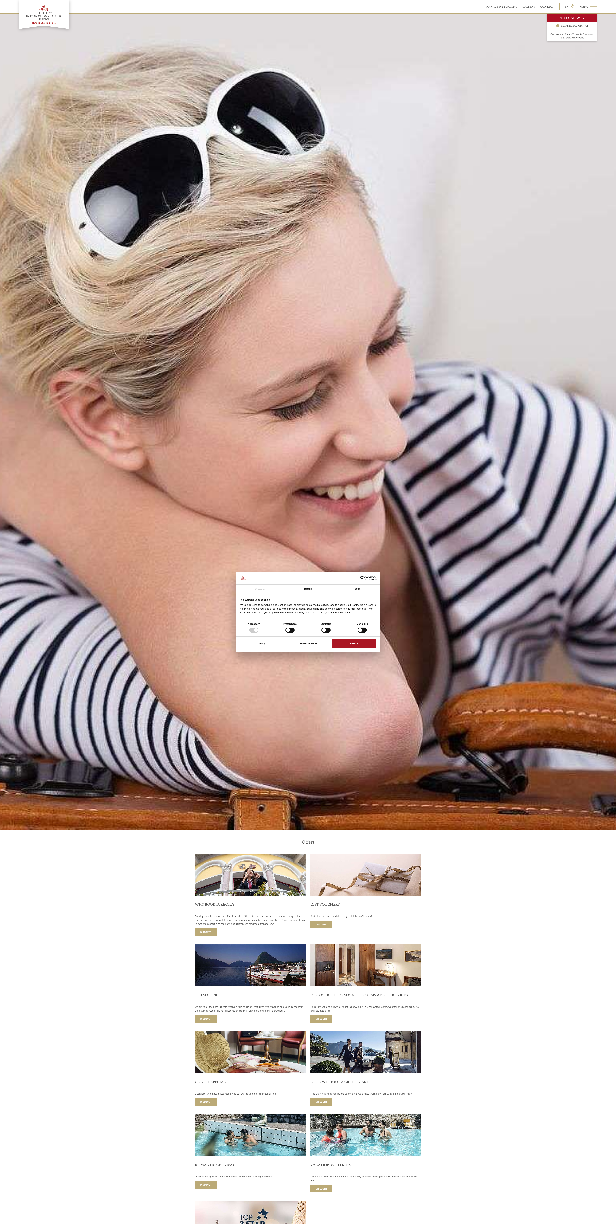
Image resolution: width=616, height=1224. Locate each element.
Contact (547, 6)
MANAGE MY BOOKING (501, 6)
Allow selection (308, 643)
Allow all (354, 643)
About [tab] (356, 588)
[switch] (290, 630)
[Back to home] (44, 14)
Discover (205, 932)
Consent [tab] (260, 589)
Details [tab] (308, 588)
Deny (262, 643)
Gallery (528, 6)
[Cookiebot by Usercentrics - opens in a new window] (363, 578)
